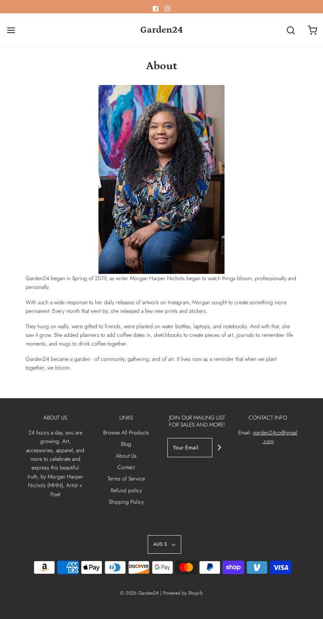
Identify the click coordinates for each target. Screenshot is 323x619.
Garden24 (161, 29)
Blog (126, 444)
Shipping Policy (126, 502)
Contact (126, 467)
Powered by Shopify (183, 593)
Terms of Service (126, 478)
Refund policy (126, 490)
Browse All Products (126, 432)
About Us (126, 456)
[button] (164, 544)
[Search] (290, 30)
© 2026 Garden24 (139, 593)
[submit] (219, 447)
